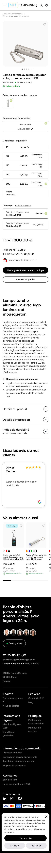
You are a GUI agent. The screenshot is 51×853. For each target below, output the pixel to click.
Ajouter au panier (25, 279)
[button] (22, 69)
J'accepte (25, 838)
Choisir (14, 845)
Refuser (36, 845)
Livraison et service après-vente (20, 756)
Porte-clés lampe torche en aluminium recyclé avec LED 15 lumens (36, 557)
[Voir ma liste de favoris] (46, 5)
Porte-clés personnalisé (13, 14)
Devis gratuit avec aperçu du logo (25, 270)
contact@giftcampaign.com (19, 659)
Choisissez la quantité (15, 140)
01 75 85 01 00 (14, 655)
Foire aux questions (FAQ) (16, 783)
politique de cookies (28, 829)
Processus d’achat (12, 752)
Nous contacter (11, 705)
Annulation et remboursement (19, 761)
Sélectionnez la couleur (20, 95)
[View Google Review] (39, 502)
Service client (10, 779)
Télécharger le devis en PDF (22, 260)
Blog (30, 702)
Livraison (17, 205)
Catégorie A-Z (36, 698)
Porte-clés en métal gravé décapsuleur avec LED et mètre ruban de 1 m (13, 558)
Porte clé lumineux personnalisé (16, 16)
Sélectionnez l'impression (16, 118)
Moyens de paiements (14, 765)
